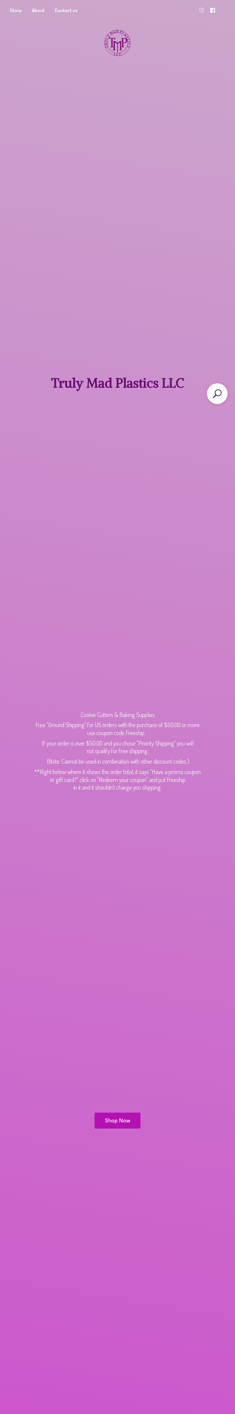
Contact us (66, 10)
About (38, 10)
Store (16, 10)
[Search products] (217, 393)
